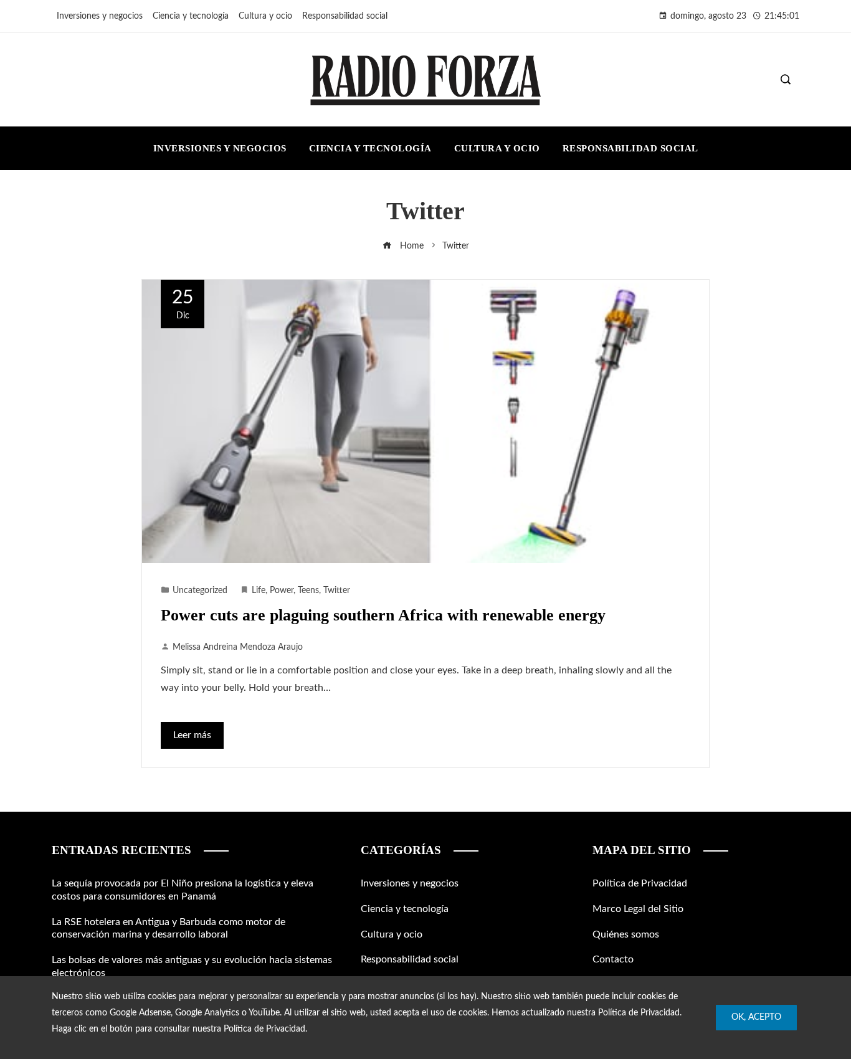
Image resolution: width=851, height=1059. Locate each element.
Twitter (336, 590)
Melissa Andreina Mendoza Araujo (238, 647)
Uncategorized (200, 590)
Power (281, 590)
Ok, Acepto (756, 1017)
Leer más (192, 735)
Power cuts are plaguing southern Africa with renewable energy (383, 615)
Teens (308, 590)
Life (258, 590)
